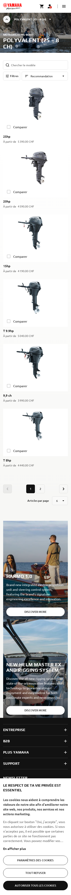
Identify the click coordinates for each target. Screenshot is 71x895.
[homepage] (12, 6)
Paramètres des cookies (35, 860)
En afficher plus (14, 848)
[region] (35, 836)
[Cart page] (41, 6)
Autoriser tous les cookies (35, 885)
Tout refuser (35, 873)
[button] (64, 6)
